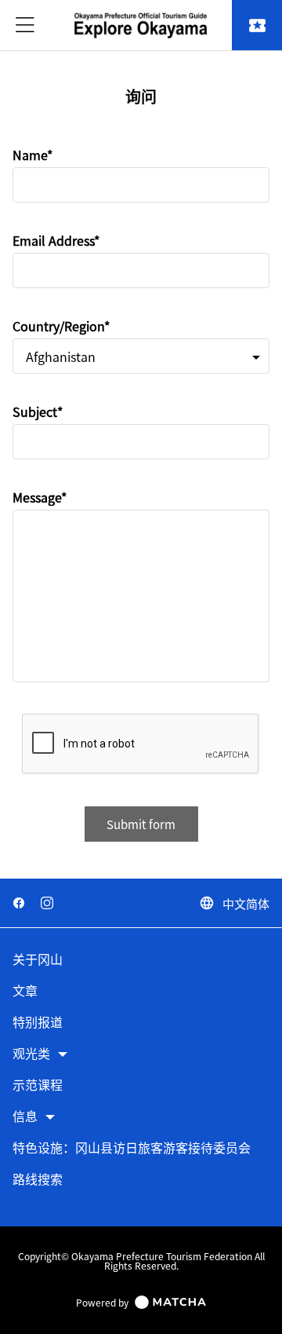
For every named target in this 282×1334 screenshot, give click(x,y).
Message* (40, 497)
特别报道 (38, 1022)
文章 (25, 991)
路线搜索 (38, 1179)
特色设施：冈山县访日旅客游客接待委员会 (132, 1148)
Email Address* (56, 240)
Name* (32, 154)
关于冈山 (38, 960)
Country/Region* (61, 326)
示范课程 (38, 1085)
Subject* (38, 411)
